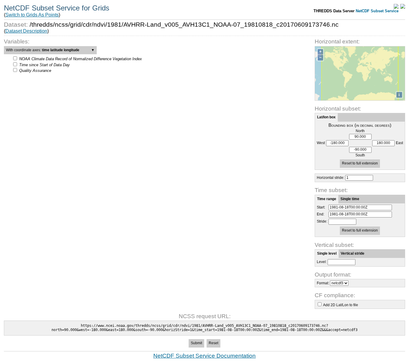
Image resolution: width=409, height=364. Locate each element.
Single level (327, 253)
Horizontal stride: (330, 178)
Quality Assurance (35, 70)
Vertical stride (352, 253)
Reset (213, 343)
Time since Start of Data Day (44, 65)
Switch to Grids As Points (32, 14)
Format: (323, 283)
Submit (196, 343)
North (360, 131)
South (360, 155)
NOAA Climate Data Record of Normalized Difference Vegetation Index (80, 59)
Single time (349, 199)
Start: (321, 207)
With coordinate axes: (50, 50)
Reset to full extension (360, 163)
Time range (326, 199)
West (321, 143)
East (399, 143)
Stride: (322, 221)
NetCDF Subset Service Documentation (204, 356)
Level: (322, 262)
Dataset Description (26, 31)
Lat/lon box (326, 117)
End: (320, 214)
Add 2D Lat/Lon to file (340, 305)
